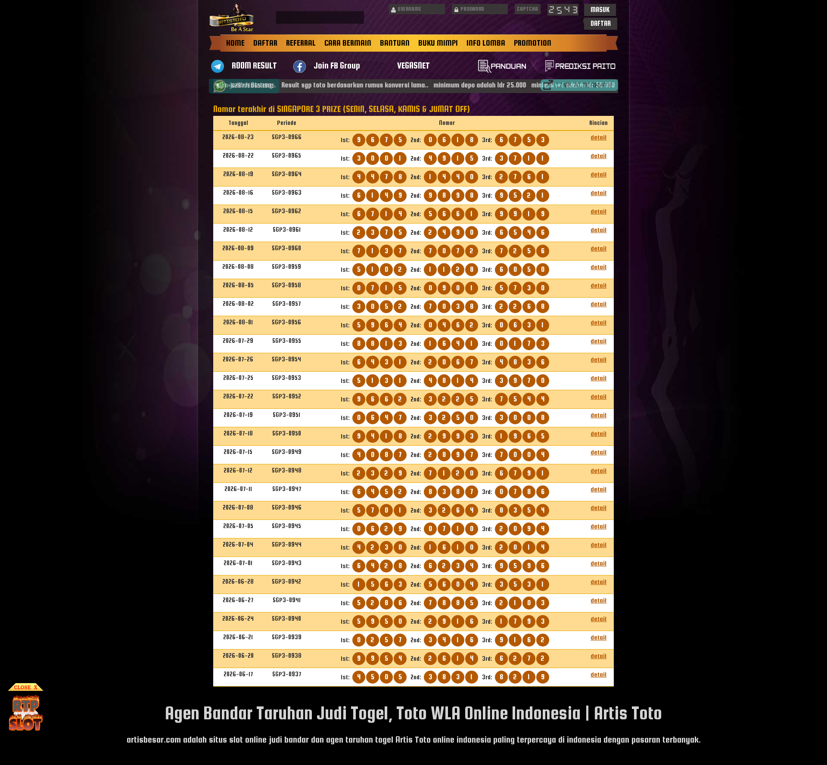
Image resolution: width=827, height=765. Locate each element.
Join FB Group (337, 65)
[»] (579, 85)
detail (598, 137)
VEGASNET (413, 65)
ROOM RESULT (254, 65)
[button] (600, 10)
